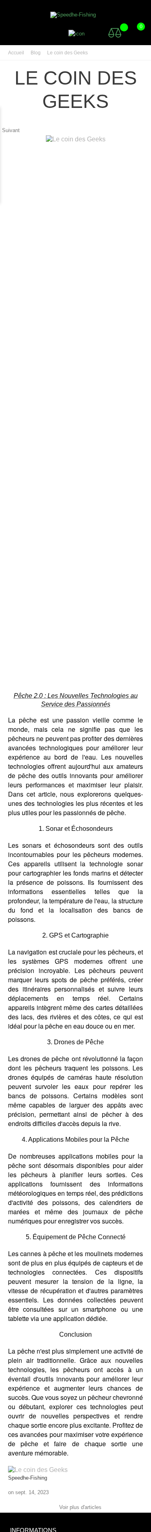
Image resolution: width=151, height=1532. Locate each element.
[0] (133, 32)
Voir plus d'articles (75, 1508)
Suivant (14, 130)
